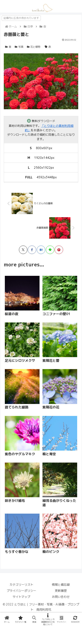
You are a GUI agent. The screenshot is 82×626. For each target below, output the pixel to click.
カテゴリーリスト (21, 585)
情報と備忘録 (61, 585)
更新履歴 (61, 591)
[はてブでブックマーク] (41, 250)
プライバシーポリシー (21, 591)
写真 (20, 47)
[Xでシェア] (23, 250)
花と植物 (35, 47)
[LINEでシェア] (50, 250)
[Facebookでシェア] (32, 250)
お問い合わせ (61, 597)
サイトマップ (21, 597)
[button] (55, 423)
